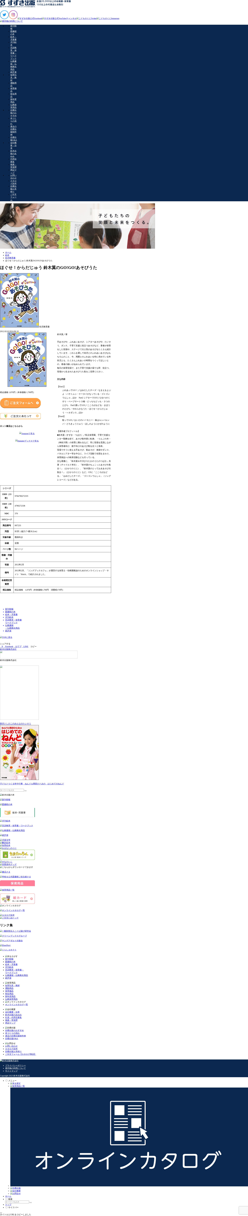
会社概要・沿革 (12, 1012)
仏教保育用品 (11, 999)
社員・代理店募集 (13, 1017)
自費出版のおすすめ (14, 1030)
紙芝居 (8, 978)
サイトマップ (11, 1071)
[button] (33, 646)
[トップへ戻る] (1, 1212)
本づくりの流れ (12, 1033)
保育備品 (9, 991)
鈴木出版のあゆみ (13, 1015)
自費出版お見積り (13, 1051)
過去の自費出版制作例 (15, 1036)
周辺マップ (10, 1023)
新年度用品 (10, 996)
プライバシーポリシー (15, 1065)
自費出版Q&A (11, 1038)
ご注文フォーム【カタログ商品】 (20, 1054)
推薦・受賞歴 (11, 1020)
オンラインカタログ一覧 (16, 1004)
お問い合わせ (11, 1046)
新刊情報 (9, 959)
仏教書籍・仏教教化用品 (16, 975)
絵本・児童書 (11, 964)
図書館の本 (10, 962)
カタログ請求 (11, 1049)
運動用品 (9, 988)
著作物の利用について (15, 1068)
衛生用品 (9, 994)
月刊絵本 (9, 967)
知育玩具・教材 (12, 985)
